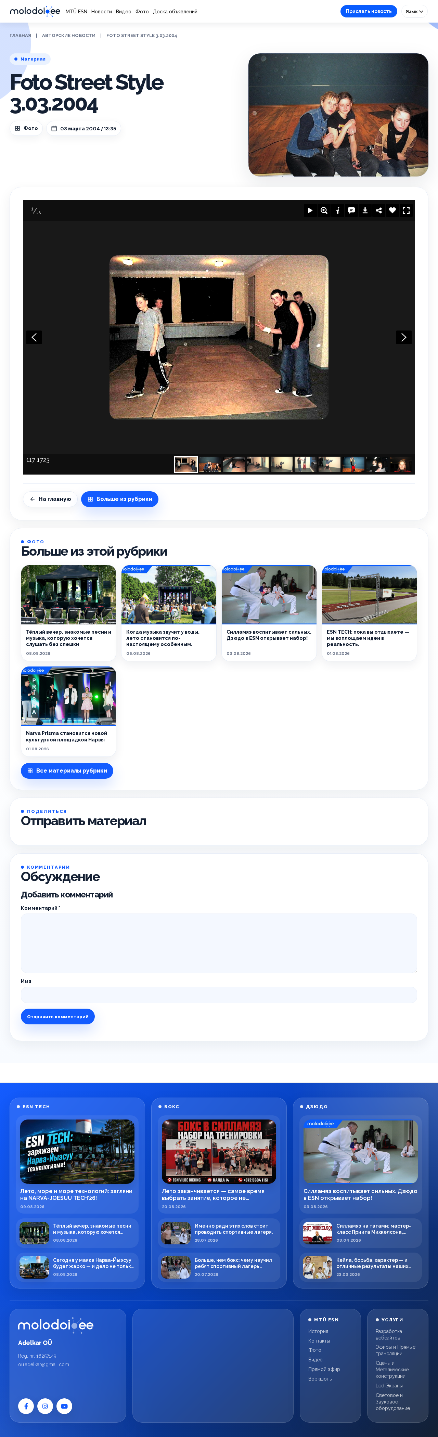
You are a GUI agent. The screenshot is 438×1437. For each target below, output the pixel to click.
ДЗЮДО (317, 1106)
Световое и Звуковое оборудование (393, 1402)
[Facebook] (26, 1406)
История (318, 1331)
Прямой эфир (324, 1369)
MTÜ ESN (76, 11)
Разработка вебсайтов (389, 1335)
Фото (142, 11)
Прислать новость (369, 11)
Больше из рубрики (124, 499)
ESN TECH (36, 1106)
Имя (26, 981)
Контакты (319, 1341)
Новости (101, 11)
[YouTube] (64, 1406)
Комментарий (40, 908)
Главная (20, 35)
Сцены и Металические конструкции (392, 1369)
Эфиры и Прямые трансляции (395, 1350)
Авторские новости (68, 35)
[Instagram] (45, 1406)
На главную (55, 499)
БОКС (171, 1106)
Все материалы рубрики (71, 770)
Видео (123, 11)
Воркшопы (320, 1379)
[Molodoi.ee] (55, 1325)
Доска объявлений (175, 11)
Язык (412, 11)
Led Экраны (389, 1385)
